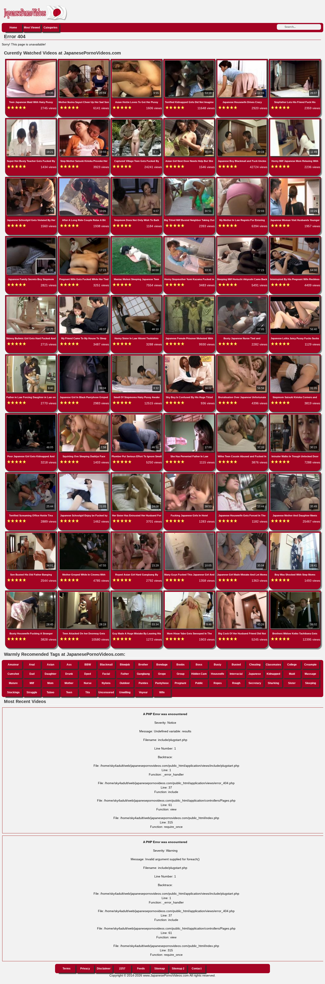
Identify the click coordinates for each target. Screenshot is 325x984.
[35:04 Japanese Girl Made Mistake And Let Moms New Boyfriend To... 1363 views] (242, 533)
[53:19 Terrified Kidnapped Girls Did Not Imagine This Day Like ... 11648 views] (189, 61)
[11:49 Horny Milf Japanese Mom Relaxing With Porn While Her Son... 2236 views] (295, 120)
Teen (69, 692)
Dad (31, 673)
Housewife (217, 673)
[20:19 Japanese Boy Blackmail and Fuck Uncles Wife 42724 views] (242, 120)
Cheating (254, 664)
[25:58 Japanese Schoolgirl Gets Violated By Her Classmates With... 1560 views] (31, 179)
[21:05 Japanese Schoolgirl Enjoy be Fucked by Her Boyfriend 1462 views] (84, 474)
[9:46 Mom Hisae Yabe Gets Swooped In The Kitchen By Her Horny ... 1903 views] (189, 592)
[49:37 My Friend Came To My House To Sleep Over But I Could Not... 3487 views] (84, 297)
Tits (87, 692)
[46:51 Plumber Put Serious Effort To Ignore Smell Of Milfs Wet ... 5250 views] (137, 415)
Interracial (236, 673)
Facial (106, 673)
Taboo (50, 692)
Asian (50, 664)
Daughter (50, 673)
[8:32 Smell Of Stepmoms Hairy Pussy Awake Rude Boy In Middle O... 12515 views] (137, 356)
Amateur (13, 664)
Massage (310, 673)
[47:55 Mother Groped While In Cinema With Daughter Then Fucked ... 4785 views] (84, 533)
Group (180, 673)
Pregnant (180, 683)
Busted (236, 664)
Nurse (88, 683)
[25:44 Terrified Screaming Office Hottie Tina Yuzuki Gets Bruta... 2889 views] (31, 474)
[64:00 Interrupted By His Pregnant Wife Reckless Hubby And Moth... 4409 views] (295, 238)
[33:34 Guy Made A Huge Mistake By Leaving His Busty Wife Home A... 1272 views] (137, 592)
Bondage (162, 664)
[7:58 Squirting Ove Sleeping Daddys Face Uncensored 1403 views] (84, 415)
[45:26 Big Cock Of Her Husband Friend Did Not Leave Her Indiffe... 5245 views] (242, 592)
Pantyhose (162, 683)
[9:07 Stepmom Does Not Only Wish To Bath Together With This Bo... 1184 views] (137, 179)
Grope (162, 673)
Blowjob (125, 664)
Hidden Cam (199, 673)
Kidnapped (273, 673)
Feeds (141, 968)
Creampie (310, 664)
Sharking (273, 683)
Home (13, 27)
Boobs (180, 664)
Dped (87, 673)
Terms (67, 968)
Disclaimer (104, 968)
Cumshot (13, 673)
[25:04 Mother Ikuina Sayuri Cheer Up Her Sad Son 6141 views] (84, 61)
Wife (162, 692)
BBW (87, 664)
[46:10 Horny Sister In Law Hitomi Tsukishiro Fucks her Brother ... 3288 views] (137, 297)
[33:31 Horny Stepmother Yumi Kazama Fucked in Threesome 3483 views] (189, 238)
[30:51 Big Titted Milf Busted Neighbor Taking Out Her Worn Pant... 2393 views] (189, 179)
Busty (217, 664)
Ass (69, 664)
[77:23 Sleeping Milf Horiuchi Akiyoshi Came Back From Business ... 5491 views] (242, 238)
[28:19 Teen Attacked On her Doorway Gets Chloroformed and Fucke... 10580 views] (84, 592)
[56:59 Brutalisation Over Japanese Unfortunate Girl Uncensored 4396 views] (242, 356)
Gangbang (143, 673)
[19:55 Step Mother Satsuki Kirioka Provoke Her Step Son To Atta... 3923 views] (84, 120)
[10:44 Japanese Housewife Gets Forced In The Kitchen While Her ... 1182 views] (242, 474)
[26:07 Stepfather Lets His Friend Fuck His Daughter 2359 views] (295, 61)
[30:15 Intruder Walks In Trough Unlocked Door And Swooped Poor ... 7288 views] (295, 415)
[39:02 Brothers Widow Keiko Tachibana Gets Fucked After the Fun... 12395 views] (295, 592)
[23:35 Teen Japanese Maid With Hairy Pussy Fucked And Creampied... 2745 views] (31, 61)
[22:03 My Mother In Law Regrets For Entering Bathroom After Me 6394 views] (242, 179)
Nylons (106, 683)
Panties (143, 683)
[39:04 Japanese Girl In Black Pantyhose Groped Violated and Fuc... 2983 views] (84, 356)
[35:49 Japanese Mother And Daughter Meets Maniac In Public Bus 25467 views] (295, 474)
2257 (122, 968)
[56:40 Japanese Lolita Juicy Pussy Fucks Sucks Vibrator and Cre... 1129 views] (295, 297)
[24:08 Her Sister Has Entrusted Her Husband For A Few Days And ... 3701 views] (137, 474)
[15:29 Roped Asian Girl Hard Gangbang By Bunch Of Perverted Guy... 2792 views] (137, 533)
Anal (32, 664)
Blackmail (106, 664)
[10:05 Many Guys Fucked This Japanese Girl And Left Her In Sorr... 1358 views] (189, 533)
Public (199, 683)
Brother (143, 664)
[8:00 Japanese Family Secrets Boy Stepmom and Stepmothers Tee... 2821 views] (31, 238)
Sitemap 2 (178, 968)
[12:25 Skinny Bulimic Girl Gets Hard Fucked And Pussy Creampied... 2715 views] (31, 297)
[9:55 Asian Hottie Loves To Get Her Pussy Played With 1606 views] (137, 61)
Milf (32, 683)
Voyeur (143, 692)
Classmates (273, 664)
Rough (236, 683)
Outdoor (125, 683)
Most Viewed (32, 27)
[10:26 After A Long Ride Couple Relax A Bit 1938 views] (84, 179)
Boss (199, 664)
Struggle (32, 692)
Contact (197, 968)
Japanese (255, 673)
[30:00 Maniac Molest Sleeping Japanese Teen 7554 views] (137, 238)
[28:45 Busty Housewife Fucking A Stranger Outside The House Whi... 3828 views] (31, 592)
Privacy (85, 968)
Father (125, 673)
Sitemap (159, 968)
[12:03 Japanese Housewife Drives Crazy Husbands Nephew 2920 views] (242, 61)
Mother (69, 683)
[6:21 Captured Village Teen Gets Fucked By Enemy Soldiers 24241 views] (137, 120)
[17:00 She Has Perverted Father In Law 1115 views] (189, 415)
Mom (50, 683)
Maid (292, 673)
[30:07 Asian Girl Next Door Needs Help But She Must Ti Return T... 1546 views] (189, 120)
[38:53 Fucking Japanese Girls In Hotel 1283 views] (189, 474)
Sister (292, 683)
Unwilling (124, 692)
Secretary (255, 683)
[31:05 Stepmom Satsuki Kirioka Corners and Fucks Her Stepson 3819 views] (295, 356)
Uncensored (106, 692)
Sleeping (310, 683)
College (292, 664)
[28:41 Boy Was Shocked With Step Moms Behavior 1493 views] (295, 533)
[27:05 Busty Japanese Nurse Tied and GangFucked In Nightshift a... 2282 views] (242, 297)
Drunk (69, 673)
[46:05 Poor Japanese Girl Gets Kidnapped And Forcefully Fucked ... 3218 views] (31, 415)
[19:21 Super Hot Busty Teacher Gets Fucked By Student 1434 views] (31, 120)
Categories (50, 27)
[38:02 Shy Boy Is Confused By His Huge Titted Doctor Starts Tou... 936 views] (189, 356)
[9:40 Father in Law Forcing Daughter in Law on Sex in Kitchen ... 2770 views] (31, 356)
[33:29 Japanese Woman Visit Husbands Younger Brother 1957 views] (295, 179)
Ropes (218, 683)
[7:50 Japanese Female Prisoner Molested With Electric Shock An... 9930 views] (189, 297)
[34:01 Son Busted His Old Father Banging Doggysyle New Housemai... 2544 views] (31, 533)
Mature (13, 683)
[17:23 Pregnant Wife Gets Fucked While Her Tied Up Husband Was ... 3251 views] (84, 238)
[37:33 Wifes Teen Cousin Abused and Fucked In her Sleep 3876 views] (242, 415)
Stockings (13, 692)
